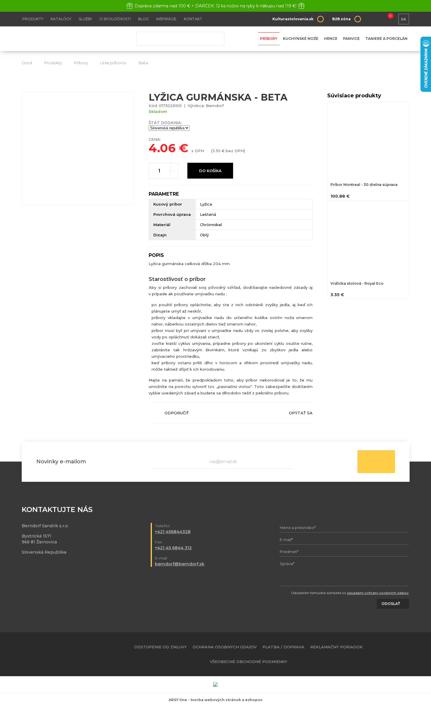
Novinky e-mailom (61, 461)
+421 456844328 (173, 531)
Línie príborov (113, 62)
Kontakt (193, 19)
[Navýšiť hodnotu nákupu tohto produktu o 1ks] (174, 167)
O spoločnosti (115, 19)
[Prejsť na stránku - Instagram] (405, 654)
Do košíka (210, 170)
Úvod (27, 62)
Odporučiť (176, 413)
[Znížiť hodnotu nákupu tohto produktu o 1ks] (174, 175)
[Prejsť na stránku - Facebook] (395, 654)
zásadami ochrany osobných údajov (377, 593)
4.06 (162, 148)
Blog (143, 19)
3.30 (216, 150)
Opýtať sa (301, 413)
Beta (143, 62)
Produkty (32, 19)
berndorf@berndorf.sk (179, 564)
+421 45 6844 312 (173, 547)
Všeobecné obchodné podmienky (248, 661)
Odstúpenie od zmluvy (160, 647)
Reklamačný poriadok (336, 647)
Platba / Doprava (283, 647)
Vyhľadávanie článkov (180, 39)
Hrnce (330, 38)
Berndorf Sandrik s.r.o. (64, 39)
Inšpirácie (166, 19)
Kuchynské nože (300, 38)
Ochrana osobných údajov (225, 647)
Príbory (268, 38)
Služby (85, 19)
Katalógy (61, 19)
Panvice (351, 38)
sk (403, 19)
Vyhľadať (215, 39)
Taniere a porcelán (386, 38)
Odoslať (376, 461)
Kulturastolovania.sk (292, 19)
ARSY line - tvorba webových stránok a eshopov (215, 700)
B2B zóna (341, 19)
